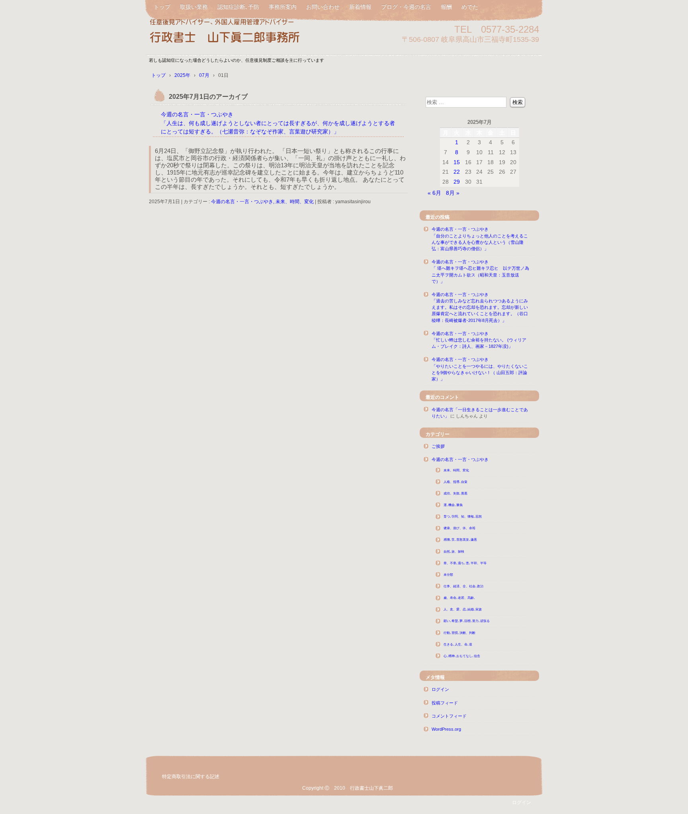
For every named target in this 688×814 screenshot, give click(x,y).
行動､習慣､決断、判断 (459, 633)
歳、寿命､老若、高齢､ (459, 598)
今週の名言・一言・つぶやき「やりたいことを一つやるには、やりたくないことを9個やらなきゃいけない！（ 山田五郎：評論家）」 (480, 369)
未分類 (448, 575)
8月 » (452, 193)
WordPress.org (446, 729)
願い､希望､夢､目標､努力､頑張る (467, 621)
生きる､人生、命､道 (458, 644)
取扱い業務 (194, 7)
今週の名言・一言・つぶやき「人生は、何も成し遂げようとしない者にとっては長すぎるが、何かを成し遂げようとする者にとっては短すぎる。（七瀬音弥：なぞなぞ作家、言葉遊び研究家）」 (278, 123)
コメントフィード (449, 716)
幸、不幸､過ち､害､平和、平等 (465, 563)
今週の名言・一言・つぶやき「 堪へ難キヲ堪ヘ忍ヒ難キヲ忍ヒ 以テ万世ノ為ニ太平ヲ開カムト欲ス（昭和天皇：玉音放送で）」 (480, 271)
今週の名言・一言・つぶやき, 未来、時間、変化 (262, 201)
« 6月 (434, 193)
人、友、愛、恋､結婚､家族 (463, 609)
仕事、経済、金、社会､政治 (463, 586)
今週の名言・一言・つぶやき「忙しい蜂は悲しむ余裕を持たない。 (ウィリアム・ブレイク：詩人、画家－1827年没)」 (479, 340)
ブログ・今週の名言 (406, 7)
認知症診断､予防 (238, 7)
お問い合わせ (323, 7)
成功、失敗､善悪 (455, 493)
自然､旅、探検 (454, 551)
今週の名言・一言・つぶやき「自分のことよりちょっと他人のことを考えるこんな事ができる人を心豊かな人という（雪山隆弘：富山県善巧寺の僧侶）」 (480, 239)
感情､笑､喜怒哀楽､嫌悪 (460, 539)
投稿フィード (445, 702)
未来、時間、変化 (456, 470)
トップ (162, 7)
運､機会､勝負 (453, 505)
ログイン (440, 689)
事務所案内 (283, 7)
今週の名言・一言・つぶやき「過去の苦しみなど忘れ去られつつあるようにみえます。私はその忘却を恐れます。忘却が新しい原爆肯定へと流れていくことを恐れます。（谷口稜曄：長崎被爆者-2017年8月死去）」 (480, 307)
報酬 (446, 7)
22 (456, 172)
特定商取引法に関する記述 (190, 776)
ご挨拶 (438, 446)
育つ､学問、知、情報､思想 (463, 516)
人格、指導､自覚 (455, 482)
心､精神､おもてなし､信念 (462, 656)
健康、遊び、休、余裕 (459, 528)
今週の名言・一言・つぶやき (460, 459)
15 (456, 162)
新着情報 (360, 7)
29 (456, 181)
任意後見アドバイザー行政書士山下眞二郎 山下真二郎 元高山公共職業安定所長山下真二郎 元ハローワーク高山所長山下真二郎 (240, 33)
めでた (469, 7)
